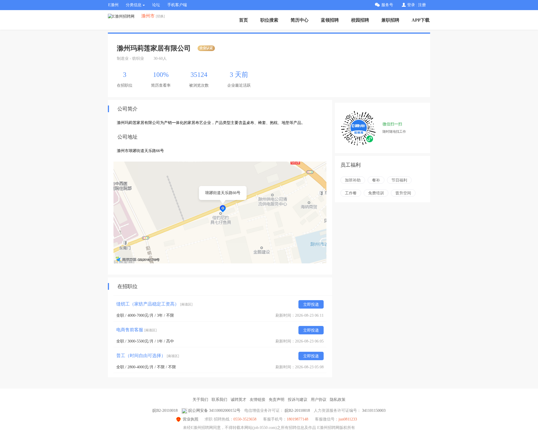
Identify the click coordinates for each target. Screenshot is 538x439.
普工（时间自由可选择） (147, 355)
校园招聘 (360, 20)
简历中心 (300, 20)
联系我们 (219, 399)
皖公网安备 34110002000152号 (214, 410)
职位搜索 (269, 20)
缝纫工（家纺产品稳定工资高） (154, 304)
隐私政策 (337, 399)
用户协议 (318, 399)
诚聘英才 (238, 399)
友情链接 (257, 399)
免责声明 (276, 399)
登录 (411, 5)
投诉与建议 (297, 399)
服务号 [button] (387, 5)
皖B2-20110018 (165, 410)
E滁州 (113, 5)
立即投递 (311, 304)
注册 (422, 5)
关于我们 (200, 399)
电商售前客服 (136, 329)
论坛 (156, 5)
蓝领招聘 (330, 20)
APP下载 (421, 20)
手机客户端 (177, 5)
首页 (243, 20)
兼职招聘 (390, 20)
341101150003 (374, 410)
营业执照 (190, 419)
